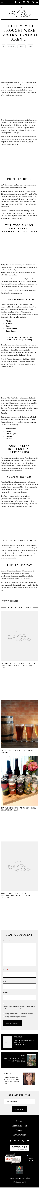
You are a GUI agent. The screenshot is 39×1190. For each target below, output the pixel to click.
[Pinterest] (23, 2)
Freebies (19, 1121)
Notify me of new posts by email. (16, 1017)
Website (5, 992)
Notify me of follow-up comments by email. (19, 1014)
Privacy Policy (19, 1134)
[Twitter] (19, 2)
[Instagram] (28, 2)
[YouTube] (33, 2)
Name (5, 970)
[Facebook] (15, 2)
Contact (19, 1130)
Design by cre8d (20, 1182)
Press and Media (19, 1125)
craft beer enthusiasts (19, 492)
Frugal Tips (14, 601)
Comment (6, 941)
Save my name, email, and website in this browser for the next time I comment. (19, 1007)
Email (5, 981)
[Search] (37, 2)
